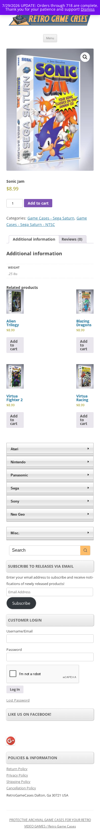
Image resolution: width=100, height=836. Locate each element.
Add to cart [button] (14, 345)
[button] (85, 57)
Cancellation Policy (21, 788)
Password (14, 649)
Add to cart (38, 203)
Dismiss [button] (88, 9)
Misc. (15, 533)
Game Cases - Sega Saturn (50, 218)
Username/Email (19, 631)
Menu (50, 38)
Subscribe (21, 603)
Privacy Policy (17, 775)
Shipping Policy (18, 781)
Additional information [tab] (34, 239)
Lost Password (18, 700)
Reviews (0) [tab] (72, 239)
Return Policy (16, 768)
